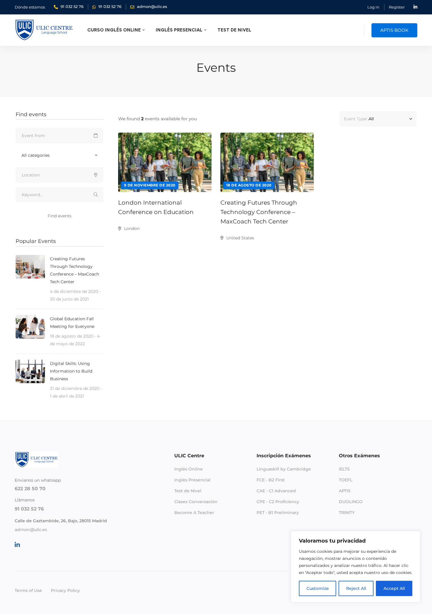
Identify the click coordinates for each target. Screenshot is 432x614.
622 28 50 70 (30, 488)
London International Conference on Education (156, 207)
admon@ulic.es (31, 529)
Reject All (356, 588)
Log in (373, 7)
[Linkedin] (17, 544)
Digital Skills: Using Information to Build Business (71, 371)
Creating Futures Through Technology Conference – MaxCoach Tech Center (258, 212)
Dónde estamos (30, 7)
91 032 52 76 (29, 509)
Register (397, 7)
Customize (318, 588)
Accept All (394, 588)
